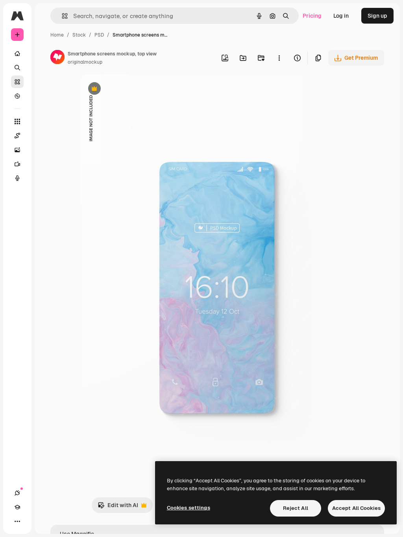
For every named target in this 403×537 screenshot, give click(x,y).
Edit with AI (118, 507)
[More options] (279, 58)
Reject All (295, 508)
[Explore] (17, 96)
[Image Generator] (17, 149)
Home (57, 35)
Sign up (377, 15)
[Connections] (17, 493)
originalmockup (85, 62)
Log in (341, 15)
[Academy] (17, 507)
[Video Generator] (17, 164)
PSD (99, 35)
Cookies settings (188, 507)
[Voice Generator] (17, 178)
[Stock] (17, 81)
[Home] (17, 53)
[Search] (17, 67)
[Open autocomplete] (61, 16)
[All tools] (17, 121)
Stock (79, 35)
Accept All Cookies (356, 508)
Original (131, 89)
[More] (17, 521)
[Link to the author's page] (57, 58)
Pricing (312, 15)
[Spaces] (17, 135)
